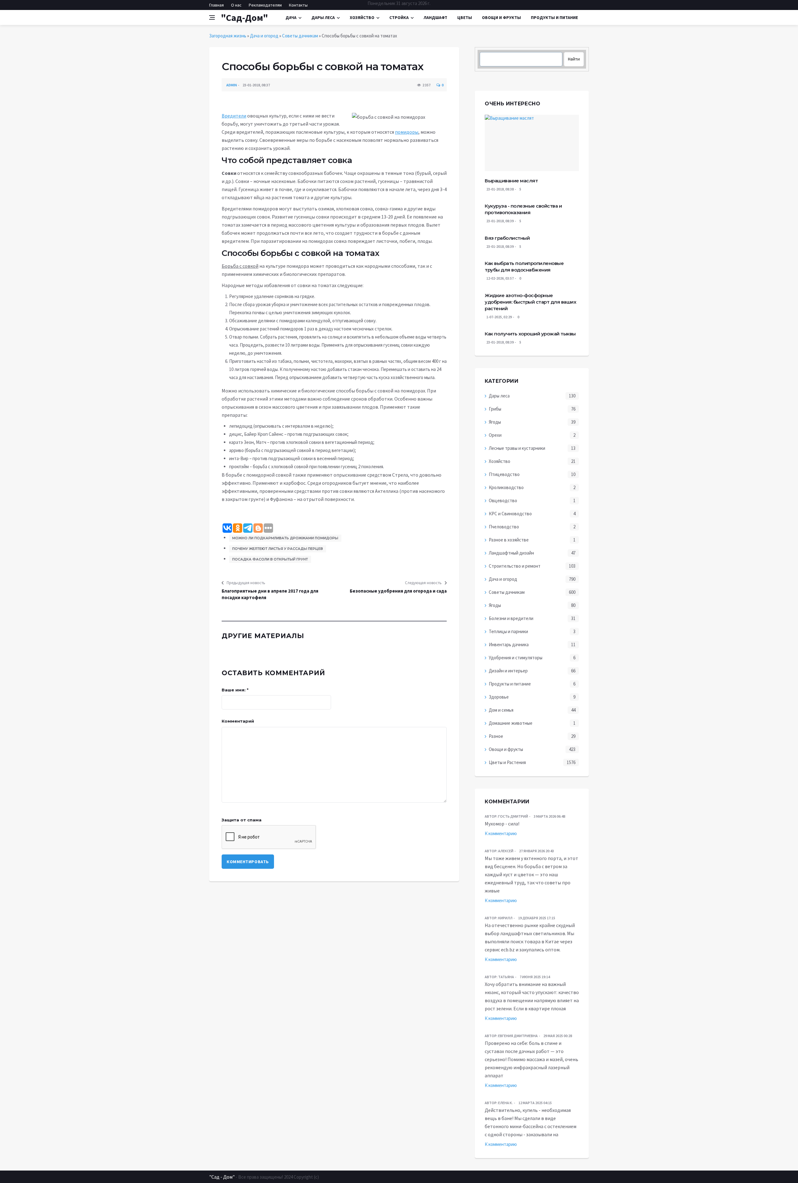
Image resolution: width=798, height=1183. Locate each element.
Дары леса (323, 17)
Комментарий (238, 721)
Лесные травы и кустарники (517, 448)
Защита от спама (242, 819)
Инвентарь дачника (509, 644)
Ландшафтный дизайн (511, 553)
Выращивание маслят (511, 181)
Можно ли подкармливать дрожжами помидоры (285, 538)
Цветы (464, 17)
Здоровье (499, 697)
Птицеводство (504, 474)
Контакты (298, 5)
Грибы (495, 409)
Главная (216, 5)
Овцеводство (503, 500)
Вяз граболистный (507, 238)
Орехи (495, 435)
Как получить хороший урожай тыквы (530, 334)
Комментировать (248, 861)
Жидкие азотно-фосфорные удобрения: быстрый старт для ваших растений (530, 301)
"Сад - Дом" (222, 1177)
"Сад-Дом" (244, 17)
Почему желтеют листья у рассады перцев (277, 548)
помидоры (406, 132)
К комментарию (501, 833)
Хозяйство (362, 17)
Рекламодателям (265, 5)
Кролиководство (506, 487)
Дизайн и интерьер (508, 671)
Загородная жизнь (227, 36)
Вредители (234, 116)
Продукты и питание (510, 684)
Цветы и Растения (507, 762)
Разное (496, 736)
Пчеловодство (504, 527)
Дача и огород (264, 36)
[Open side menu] (212, 17)
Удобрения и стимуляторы (515, 658)
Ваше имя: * (235, 689)
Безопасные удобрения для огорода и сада (398, 591)
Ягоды (495, 422)
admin (231, 85)
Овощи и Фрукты (501, 17)
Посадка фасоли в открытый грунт (270, 559)
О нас (236, 5)
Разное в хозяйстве (509, 540)
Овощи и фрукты (506, 749)
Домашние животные (510, 723)
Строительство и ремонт (515, 566)
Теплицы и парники (508, 631)
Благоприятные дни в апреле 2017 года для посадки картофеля (270, 594)
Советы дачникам (300, 36)
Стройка (399, 17)
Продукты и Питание (554, 17)
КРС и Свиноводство (510, 514)
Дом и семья (501, 710)
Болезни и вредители (511, 618)
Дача (291, 17)
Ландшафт (435, 17)
